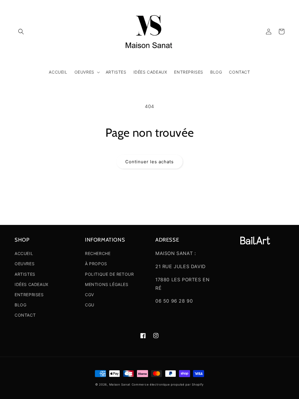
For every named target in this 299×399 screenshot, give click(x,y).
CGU (89, 304)
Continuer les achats (149, 161)
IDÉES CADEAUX (31, 284)
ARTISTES (25, 274)
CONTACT (25, 315)
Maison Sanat (120, 384)
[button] (21, 31)
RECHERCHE (97, 253)
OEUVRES (24, 263)
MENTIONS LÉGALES (106, 284)
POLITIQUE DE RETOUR (109, 274)
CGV (89, 294)
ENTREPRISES (29, 294)
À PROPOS (96, 263)
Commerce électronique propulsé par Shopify (168, 384)
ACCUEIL (24, 253)
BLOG (20, 304)
